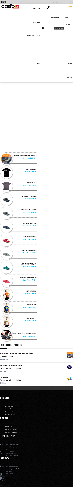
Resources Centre (10, 412)
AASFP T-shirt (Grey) (31, 183)
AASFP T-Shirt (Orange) (31, 291)
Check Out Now (59, 28)
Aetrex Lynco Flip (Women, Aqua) (28, 264)
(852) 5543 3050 (9, 475)
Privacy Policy (9, 406)
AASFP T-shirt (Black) (31, 169)
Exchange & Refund (11, 429)
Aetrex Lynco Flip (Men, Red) (29, 237)
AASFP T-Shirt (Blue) (31, 305)
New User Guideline (11, 432)
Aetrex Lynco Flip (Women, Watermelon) (27, 277)
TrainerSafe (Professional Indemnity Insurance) (25, 156)
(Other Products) (6, 356)
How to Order (9, 426)
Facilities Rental (10, 415)
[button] (47, 8)
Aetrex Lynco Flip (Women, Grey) (29, 250)
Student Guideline (10, 409)
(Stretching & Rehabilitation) (10, 368)
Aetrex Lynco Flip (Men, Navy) (29, 223)
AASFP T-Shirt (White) (31, 318)
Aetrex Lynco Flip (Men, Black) (29, 196)
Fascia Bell (4, 377)
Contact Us (8, 485)
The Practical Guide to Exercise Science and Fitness (24, 334)
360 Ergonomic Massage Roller (11, 365)
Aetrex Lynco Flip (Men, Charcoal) (28, 210)
